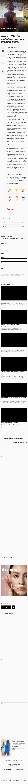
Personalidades (5, 4)
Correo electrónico (5, 262)
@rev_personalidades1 (7, 557)
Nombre (3, 257)
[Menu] (26, 4)
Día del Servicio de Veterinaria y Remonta (9, 422)
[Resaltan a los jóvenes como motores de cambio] (14, 317)
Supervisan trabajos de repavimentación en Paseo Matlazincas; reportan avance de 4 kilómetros (13, 372)
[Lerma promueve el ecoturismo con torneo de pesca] (14, 340)
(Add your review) (7, 230)
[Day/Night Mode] (19, 4)
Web (2, 268)
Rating (3, 253)
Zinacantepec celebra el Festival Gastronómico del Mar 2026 (13, 301)
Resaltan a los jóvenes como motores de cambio (10, 324)
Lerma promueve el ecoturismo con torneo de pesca (11, 348)
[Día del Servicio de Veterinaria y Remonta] (14, 415)
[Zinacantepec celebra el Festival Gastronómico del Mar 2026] (14, 293)
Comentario (4, 243)
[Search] (23, 4)
